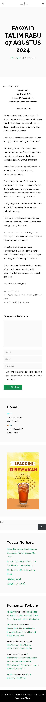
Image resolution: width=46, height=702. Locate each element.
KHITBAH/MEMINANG (18, 302)
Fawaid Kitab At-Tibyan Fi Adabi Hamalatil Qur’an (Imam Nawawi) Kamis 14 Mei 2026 (23, 615)
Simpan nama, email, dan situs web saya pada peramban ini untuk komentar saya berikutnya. (24, 376)
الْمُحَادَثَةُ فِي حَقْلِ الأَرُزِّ (16, 584)
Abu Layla (15, 57)
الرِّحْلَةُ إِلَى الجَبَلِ (14, 579)
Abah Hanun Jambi (15, 625)
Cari (2, 522)
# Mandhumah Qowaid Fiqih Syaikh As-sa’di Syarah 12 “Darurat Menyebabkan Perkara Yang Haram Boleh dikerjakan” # (23, 661)
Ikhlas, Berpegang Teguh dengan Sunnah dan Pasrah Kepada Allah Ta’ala (22, 553)
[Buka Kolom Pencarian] (3, 3)
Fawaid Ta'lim (13, 291)
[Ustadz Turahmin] (24, 3)
